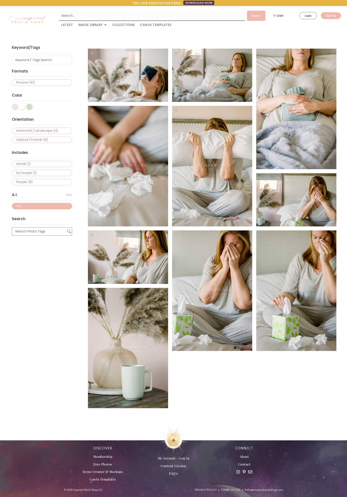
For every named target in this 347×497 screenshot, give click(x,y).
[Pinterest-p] (244, 472)
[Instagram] (238, 472)
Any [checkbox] (19, 206)
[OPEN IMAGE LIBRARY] (105, 25)
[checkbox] (42, 82)
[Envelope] (250, 472)
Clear (69, 194)
